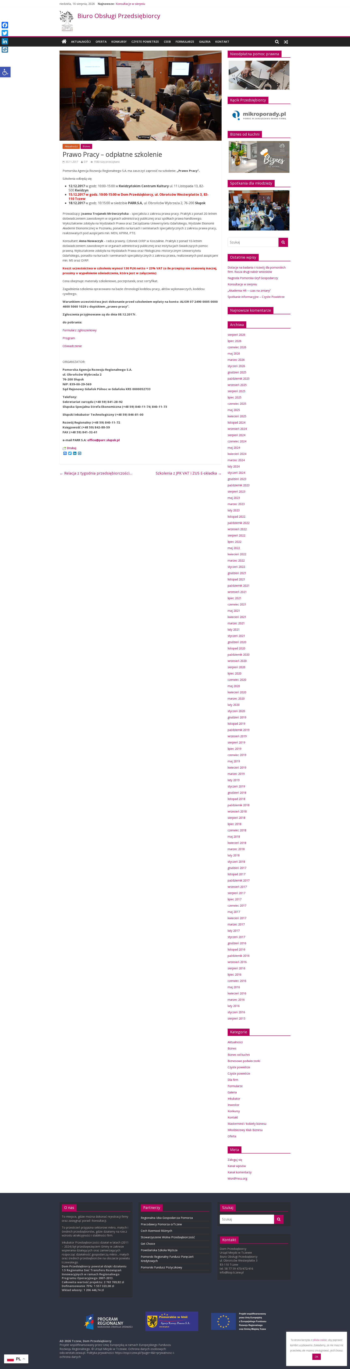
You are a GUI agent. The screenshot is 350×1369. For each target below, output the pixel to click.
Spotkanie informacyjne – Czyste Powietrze (256, 297)
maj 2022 (234, 548)
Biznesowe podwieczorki (244, 1061)
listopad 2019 (236, 723)
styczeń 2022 (236, 567)
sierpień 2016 (236, 968)
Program (69, 338)
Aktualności (81, 42)
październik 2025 (239, 378)
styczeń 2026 (236, 366)
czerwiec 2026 (237, 347)
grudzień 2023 (237, 479)
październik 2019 (239, 730)
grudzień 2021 (237, 573)
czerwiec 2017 (237, 905)
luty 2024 (234, 466)
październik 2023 (239, 485)
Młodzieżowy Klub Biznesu (245, 1130)
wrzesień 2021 (237, 592)
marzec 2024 (236, 460)
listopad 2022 (236, 516)
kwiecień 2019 (237, 767)
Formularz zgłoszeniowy (80, 330)
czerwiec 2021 (237, 604)
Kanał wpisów (237, 1166)
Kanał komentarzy (240, 1172)
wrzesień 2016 (237, 962)
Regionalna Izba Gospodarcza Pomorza (167, 1218)
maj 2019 (234, 761)
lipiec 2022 (234, 542)
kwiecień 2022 (237, 554)
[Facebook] (5, 25)
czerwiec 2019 (237, 755)
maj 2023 (234, 498)
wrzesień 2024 (237, 429)
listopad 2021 (236, 579)
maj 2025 (234, 410)
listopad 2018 (236, 799)
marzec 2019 (236, 774)
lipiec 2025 (234, 397)
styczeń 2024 (236, 473)
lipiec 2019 (234, 749)
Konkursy (119, 42)
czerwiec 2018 (237, 830)
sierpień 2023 (236, 491)
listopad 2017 (236, 874)
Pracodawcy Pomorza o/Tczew (161, 1224)
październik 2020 (239, 654)
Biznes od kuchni (239, 1055)
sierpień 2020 (236, 667)
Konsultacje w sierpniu (130, 4)
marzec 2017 (236, 924)
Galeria (204, 42)
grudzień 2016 (237, 943)
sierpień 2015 (236, 1018)
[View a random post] (286, 41)
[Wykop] (5, 49)
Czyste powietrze (239, 1067)
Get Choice (148, 1244)
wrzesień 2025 (237, 385)
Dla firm (233, 1080)
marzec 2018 (236, 849)
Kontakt (222, 42)
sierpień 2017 (236, 893)
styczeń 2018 (236, 861)
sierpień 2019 (236, 742)
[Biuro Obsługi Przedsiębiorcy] (66, 13)
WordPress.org (237, 1178)
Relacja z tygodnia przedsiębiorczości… (96, 473)
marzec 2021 (236, 623)
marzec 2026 (236, 360)
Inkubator (234, 1098)
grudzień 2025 (237, 372)
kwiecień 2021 (237, 617)
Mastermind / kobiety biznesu (247, 1124)
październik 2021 (239, 585)
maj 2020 (234, 686)
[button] (5, 72)
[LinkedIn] (5, 41)
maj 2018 (234, 836)
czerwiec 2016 (237, 981)
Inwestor (233, 1105)
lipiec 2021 (234, 598)
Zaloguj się (235, 1160)
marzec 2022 (236, 560)
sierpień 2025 (236, 391)
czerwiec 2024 (237, 441)
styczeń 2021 (236, 636)
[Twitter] (5, 33)
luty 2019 (234, 780)
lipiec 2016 (234, 974)
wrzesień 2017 (237, 887)
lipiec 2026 (234, 341)
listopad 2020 (236, 648)
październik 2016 (239, 956)
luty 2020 (234, 705)
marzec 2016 (236, 1000)
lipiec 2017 (234, 899)
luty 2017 (234, 930)
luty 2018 (234, 855)
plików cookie (320, 1340)
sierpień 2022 (236, 535)
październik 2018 (239, 805)
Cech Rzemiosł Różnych (156, 1231)
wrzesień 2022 (237, 529)
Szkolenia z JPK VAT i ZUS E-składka (189, 473)
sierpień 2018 (236, 818)
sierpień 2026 (236, 335)
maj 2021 (234, 611)
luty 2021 (234, 629)
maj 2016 (234, 987)
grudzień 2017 (237, 868)
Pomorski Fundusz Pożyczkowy (161, 1267)
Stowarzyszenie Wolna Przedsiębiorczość (168, 1237)
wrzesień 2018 (237, 811)
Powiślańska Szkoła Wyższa (159, 1250)
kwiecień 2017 (237, 918)
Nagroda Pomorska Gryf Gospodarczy (253, 278)
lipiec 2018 (234, 824)
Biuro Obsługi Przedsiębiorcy (118, 16)
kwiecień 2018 (237, 843)
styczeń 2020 (236, 711)
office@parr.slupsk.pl (103, 440)
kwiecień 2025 (237, 416)
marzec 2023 (236, 504)
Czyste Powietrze (145, 42)
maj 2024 (234, 447)
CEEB (167, 42)
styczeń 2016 (236, 1012)
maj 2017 (234, 912)
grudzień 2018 (237, 792)
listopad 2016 (236, 949)
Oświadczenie (72, 346)
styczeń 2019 (236, 786)
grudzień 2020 (237, 642)
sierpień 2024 (236, 435)
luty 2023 (234, 510)
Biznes (86, 146)
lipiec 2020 (234, 673)
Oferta (101, 42)
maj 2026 (234, 353)
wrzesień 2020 (237, 661)
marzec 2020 (236, 698)
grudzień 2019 (237, 717)
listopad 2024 (236, 422)
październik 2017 (239, 880)
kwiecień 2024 (237, 454)
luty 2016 (234, 1006)
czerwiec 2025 (237, 404)
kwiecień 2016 (237, 993)
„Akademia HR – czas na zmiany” (249, 290)
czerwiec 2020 (237, 680)
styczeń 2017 (236, 937)
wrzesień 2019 (237, 736)
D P (86, 162)
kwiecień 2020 (237, 692)
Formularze (185, 42)
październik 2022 (239, 523)
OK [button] (316, 1356)
